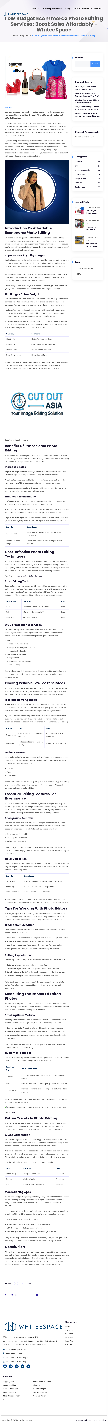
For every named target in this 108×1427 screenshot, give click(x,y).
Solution (35, 9)
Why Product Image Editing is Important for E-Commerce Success (87, 101)
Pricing (67, 9)
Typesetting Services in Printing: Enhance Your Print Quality (87, 94)
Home (15, 35)
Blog (67, 20)
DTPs (79, 274)
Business (9, 107)
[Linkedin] (11, 1366)
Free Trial (98, 9)
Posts (28, 35)
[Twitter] (22, 1366)
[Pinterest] (17, 1366)
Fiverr (13, 1112)
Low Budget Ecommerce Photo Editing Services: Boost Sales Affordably (85, 88)
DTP (87, 166)
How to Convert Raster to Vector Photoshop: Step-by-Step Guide (87, 114)
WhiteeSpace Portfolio (52, 9)
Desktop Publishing (85, 268)
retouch (87, 183)
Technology (87, 187)
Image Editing (87, 178)
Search (79, 57)
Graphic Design (87, 174)
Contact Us (87, 9)
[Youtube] (28, 1366)
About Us (76, 9)
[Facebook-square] (5, 1366)
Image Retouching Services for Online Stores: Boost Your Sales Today (87, 108)
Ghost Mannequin (87, 170)
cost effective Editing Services (29, 576)
